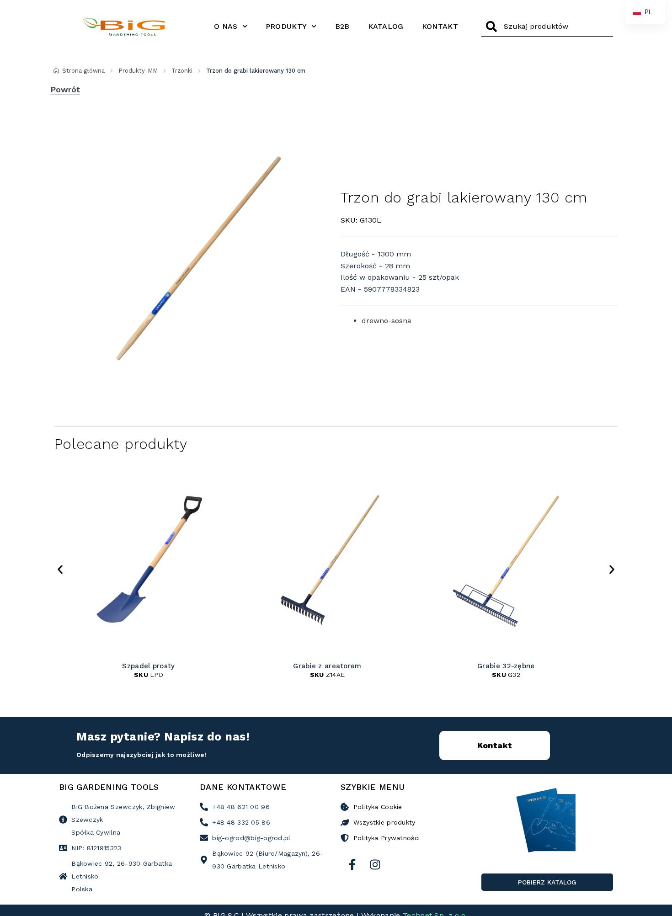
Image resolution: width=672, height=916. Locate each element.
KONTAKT (440, 26)
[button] (60, 569)
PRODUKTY (286, 26)
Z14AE (327, 674)
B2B (342, 26)
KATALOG (386, 26)
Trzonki (181, 70)
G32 (506, 674)
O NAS (226, 26)
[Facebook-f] (352, 864)
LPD (148, 674)
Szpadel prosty (148, 666)
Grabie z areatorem (327, 666)
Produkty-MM (138, 70)
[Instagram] (374, 864)
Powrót (65, 89)
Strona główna (83, 70)
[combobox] (547, 26)
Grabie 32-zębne (506, 666)
